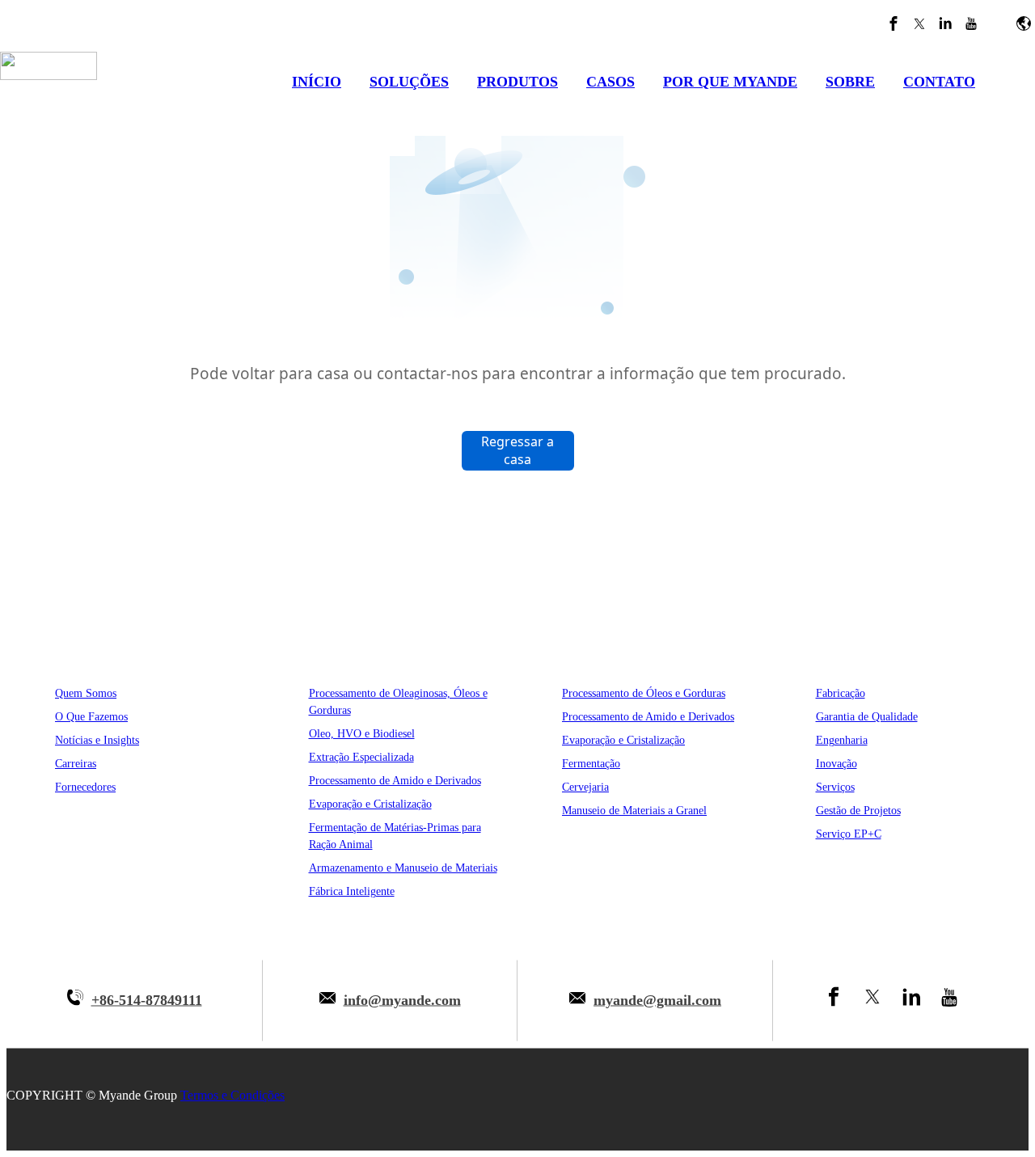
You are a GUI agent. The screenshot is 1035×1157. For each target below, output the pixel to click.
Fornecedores (85, 787)
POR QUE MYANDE (730, 82)
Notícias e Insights (97, 740)
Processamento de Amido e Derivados (395, 781)
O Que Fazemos (91, 717)
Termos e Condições (232, 1095)
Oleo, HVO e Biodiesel (362, 734)
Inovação (836, 764)
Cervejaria (585, 787)
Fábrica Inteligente (352, 891)
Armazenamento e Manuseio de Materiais (403, 868)
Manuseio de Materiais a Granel (634, 810)
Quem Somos (85, 693)
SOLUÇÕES (409, 82)
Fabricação (840, 693)
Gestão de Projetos (858, 810)
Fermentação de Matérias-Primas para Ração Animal (395, 836)
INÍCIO (316, 82)
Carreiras (75, 764)
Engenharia (842, 740)
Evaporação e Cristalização (370, 804)
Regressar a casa (517, 450)
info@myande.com (402, 1000)
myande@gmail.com (657, 1000)
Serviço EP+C (848, 834)
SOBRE (850, 82)
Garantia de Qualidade (867, 717)
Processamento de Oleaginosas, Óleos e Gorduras (398, 701)
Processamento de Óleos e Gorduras (643, 693)
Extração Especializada (361, 757)
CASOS (610, 82)
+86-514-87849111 (146, 1000)
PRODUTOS (517, 82)
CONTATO (939, 82)
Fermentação (591, 764)
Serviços (835, 787)
